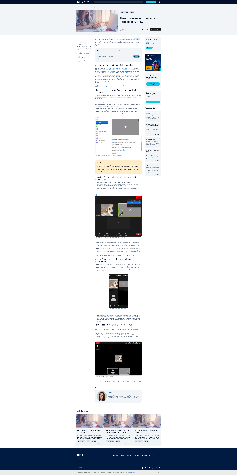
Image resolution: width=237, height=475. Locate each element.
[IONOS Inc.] (86, 455)
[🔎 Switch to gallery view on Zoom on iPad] (118, 358)
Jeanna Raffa (111, 392)
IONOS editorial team (124, 28)
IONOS (77, 7)
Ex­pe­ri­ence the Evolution (152, 83)
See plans (149, 47)
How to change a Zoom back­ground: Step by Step (89, 431)
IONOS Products (150, 2)
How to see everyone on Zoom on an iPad (84, 60)
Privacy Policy (157, 455)
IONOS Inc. (81, 468)
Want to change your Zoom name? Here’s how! (146, 431)
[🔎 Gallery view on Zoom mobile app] (118, 291)
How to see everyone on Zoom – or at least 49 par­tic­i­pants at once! (84, 48)
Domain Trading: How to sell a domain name (152, 113)
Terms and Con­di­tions (147, 455)
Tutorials (132, 12)
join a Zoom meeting (126, 68)
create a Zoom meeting (114, 68)
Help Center (137, 455)
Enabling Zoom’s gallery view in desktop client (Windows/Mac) (84, 52)
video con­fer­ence (123, 72)
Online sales (99, 7)
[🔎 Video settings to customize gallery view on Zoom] (118, 136)
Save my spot (153, 102)
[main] (118, 221)
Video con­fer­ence (124, 12)
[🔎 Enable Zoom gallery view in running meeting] (118, 215)
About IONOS (116, 455)
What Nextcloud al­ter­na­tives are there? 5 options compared (153, 125)
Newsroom (129, 455)
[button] (153, 62)
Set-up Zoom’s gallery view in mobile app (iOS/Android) (83, 56)
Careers (123, 455)
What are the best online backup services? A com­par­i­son (153, 139)
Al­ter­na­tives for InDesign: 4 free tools (153, 165)
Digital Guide (83, 7)
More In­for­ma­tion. (132, 472)
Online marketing (91, 7)
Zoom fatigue (104, 86)
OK (158, 472)
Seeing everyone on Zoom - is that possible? (84, 43)
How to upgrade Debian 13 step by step (152, 151)
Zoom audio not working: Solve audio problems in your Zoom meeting (118, 431)
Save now (136, 56)
